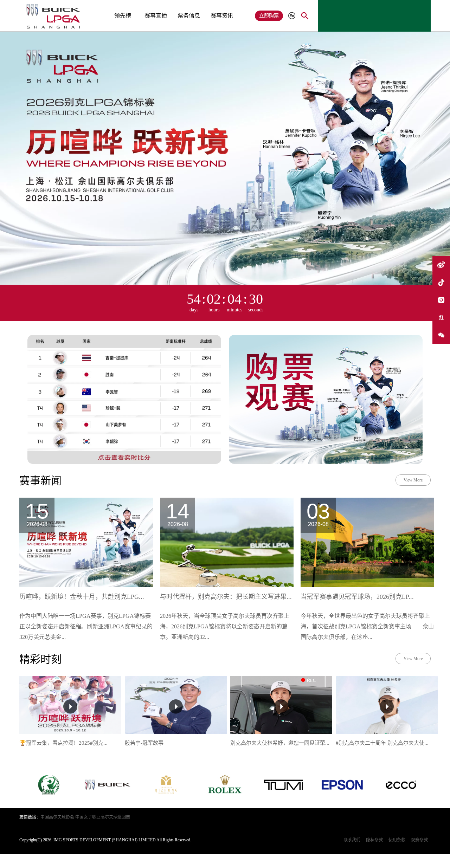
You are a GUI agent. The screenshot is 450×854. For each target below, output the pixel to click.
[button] (309, 5)
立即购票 (269, 15)
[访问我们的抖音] (441, 282)
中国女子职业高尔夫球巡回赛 (102, 817)
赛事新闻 (40, 480)
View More (413, 480)
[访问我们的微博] (441, 265)
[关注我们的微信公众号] (441, 335)
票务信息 (189, 16)
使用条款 (396, 839)
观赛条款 (419, 839)
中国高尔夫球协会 (57, 817)
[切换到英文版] (291, 16)
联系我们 (351, 839)
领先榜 (122, 16)
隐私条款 (374, 839)
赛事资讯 (222, 16)
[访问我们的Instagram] (441, 300)
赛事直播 (155, 16)
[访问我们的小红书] (441, 317)
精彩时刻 (40, 659)
